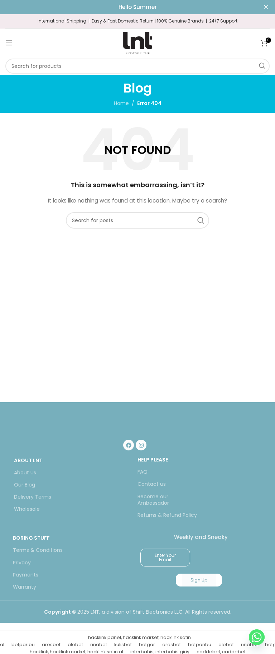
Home (121, 103)
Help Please (153, 459)
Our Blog (24, 484)
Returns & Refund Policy (167, 515)
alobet (75, 644)
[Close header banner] (266, 7)
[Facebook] (128, 445)
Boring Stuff (31, 537)
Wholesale (27, 509)
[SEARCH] (262, 66)
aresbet (51, 644)
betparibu (23, 644)
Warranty (24, 586)
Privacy (22, 562)
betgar (147, 644)
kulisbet (123, 644)
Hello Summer (138, 7)
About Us (25, 472)
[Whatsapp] (257, 637)
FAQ (143, 471)
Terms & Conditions (38, 550)
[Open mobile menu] (9, 43)
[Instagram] (141, 445)
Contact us (152, 484)
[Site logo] (137, 42)
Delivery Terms (32, 496)
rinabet (98, 644)
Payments (25, 574)
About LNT (28, 460)
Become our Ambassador (153, 499)
